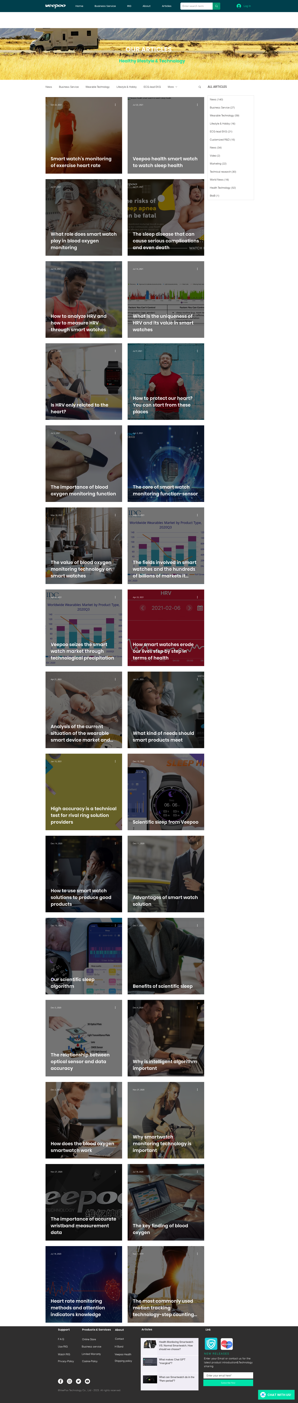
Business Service (69, 86)
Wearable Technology (98, 86)
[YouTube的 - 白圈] (87, 1381)
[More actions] (116, 105)
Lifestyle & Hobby (127, 86)
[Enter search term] (216, 6)
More (171, 86)
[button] (199, 87)
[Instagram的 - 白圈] (69, 1381)
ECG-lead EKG (152, 86)
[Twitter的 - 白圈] (78, 1381)
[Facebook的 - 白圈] (60, 1381)
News (49, 86)
